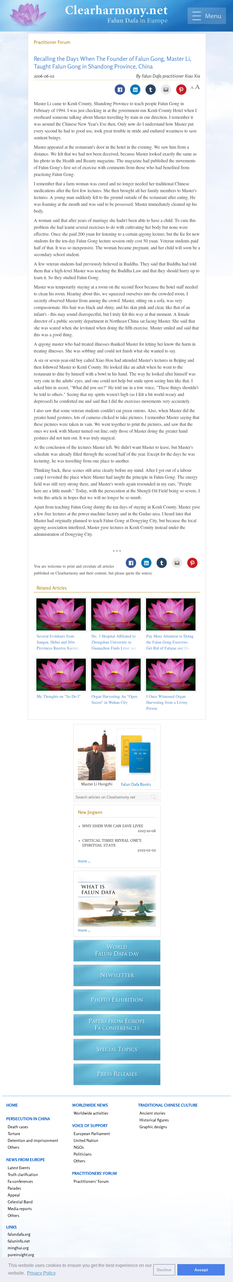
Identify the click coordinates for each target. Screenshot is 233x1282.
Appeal (14, 1194)
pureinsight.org (21, 1254)
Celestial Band (20, 1201)
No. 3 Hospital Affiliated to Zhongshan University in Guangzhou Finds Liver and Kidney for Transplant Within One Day (115, 648)
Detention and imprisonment (33, 1140)
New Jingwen (90, 812)
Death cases (18, 1126)
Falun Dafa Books (136, 784)
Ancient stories (152, 1113)
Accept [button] (201, 1270)
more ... (84, 860)
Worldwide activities (91, 1113)
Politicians (82, 1154)
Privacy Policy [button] (41, 1273)
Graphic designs (153, 1126)
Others (13, 1147)
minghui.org (18, 1247)
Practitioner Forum (52, 42)
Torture (14, 1133)
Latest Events (19, 1167)
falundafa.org (19, 1234)
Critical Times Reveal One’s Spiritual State (112, 842)
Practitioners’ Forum (91, 1181)
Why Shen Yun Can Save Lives (112, 826)
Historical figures (154, 1119)
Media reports (20, 1208)
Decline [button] (164, 1270)
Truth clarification (23, 1174)
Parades (14, 1188)
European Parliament (92, 1133)
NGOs (79, 1147)
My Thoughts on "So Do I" (59, 696)
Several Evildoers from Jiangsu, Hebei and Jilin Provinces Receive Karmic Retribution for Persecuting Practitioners (58, 648)
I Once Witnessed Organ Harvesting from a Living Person (167, 702)
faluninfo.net (19, 1241)
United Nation (86, 1140)
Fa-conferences (20, 1181)
